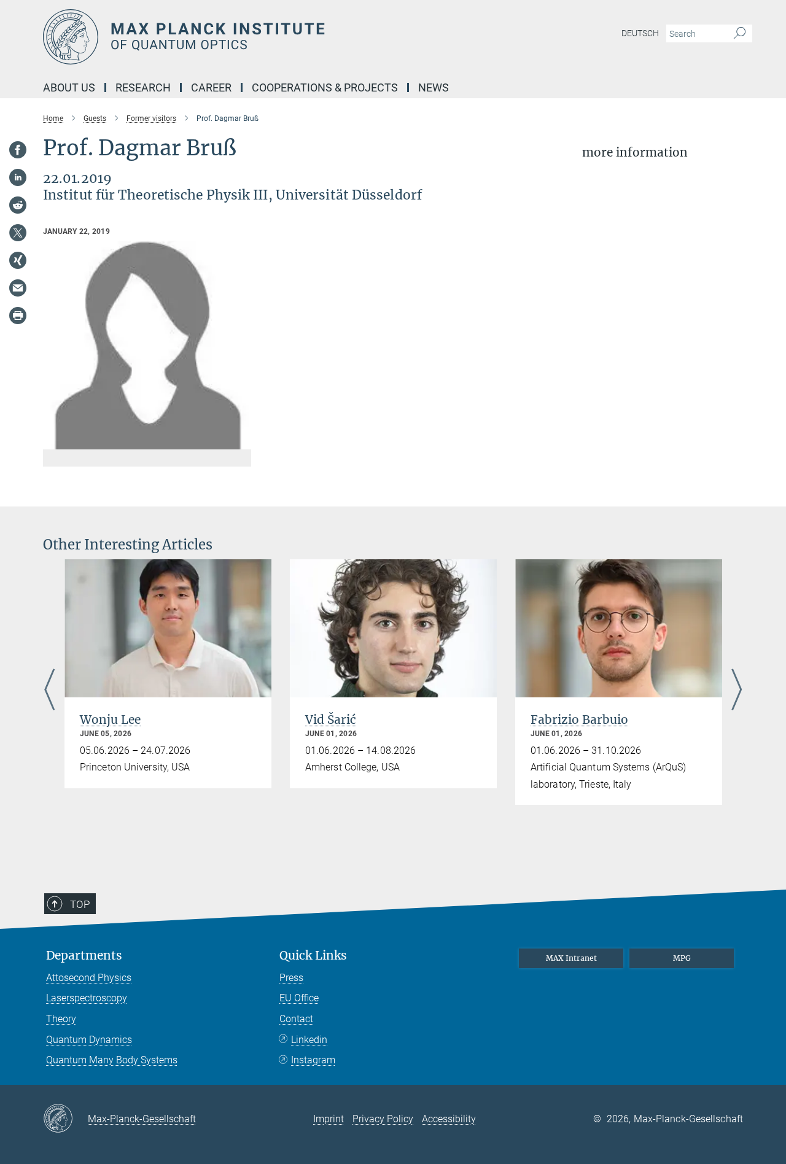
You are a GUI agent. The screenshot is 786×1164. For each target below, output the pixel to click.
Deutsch (640, 33)
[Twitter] (18, 232)
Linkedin (309, 1040)
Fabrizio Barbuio (579, 719)
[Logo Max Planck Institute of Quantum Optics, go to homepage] (273, 36)
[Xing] (18, 260)
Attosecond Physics (88, 978)
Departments (84, 956)
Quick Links (313, 956)
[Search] (739, 33)
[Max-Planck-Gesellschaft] (65, 1119)
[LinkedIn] (18, 177)
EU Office (299, 998)
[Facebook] (18, 150)
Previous (49, 690)
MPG (682, 958)
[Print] (18, 315)
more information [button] (635, 153)
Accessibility (449, 1119)
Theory (61, 1019)
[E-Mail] (18, 288)
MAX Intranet (571, 958)
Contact (296, 1019)
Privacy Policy (382, 1119)
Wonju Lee (110, 719)
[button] (240, 440)
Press (291, 978)
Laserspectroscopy (86, 998)
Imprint (328, 1119)
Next (736, 690)
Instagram (313, 1060)
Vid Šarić (330, 719)
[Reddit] (18, 205)
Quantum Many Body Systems (111, 1060)
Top (80, 904)
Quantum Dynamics (89, 1040)
